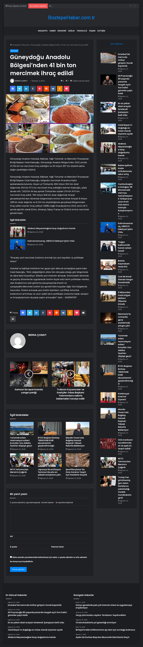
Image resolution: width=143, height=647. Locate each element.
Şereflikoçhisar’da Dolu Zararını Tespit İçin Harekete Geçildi (76, 472)
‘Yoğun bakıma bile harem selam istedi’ (124, 246)
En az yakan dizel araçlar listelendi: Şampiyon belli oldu (73, 6)
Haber (52, 31)
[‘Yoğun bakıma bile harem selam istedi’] (108, 246)
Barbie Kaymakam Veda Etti (124, 263)
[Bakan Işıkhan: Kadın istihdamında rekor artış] (108, 169)
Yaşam (92, 31)
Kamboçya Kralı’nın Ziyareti (123, 396)
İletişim (101, 31)
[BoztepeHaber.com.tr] (71, 17)
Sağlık (71, 31)
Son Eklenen (117, 43)
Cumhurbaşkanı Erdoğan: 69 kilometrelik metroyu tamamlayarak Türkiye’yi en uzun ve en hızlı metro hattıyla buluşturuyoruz (125, 199)
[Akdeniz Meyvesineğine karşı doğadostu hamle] (17, 232)
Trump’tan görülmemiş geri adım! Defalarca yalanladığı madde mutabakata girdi (124, 487)
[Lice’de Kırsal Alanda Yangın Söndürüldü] (108, 280)
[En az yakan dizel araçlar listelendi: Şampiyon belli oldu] (108, 107)
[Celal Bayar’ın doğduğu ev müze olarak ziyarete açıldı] (108, 129)
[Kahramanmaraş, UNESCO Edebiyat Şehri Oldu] (17, 244)
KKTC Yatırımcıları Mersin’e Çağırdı (19, 471)
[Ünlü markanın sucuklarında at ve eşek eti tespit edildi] (108, 443)
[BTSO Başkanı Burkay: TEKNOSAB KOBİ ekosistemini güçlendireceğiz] (50, 428)
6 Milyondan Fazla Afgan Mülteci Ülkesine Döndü (124, 298)
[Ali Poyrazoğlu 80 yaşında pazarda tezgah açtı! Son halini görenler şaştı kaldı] (108, 79)
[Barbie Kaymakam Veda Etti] (108, 264)
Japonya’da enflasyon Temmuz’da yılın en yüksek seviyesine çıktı (49, 472)
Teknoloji (82, 31)
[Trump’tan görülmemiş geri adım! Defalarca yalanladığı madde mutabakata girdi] (108, 481)
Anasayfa (42, 31)
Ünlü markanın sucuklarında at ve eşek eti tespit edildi (125, 444)
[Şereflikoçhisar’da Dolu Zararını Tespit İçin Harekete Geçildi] (78, 460)
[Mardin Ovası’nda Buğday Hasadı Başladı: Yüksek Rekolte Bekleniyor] (78, 428)
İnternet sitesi (57, 547)
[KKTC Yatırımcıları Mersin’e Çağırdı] (22, 460)
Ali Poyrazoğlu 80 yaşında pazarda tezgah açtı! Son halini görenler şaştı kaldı (125, 84)
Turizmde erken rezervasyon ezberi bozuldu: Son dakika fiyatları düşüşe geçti (21, 441)
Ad (12, 536)
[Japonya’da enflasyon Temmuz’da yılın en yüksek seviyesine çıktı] (50, 460)
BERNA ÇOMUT (21, 81)
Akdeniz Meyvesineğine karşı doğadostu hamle (51, 228)
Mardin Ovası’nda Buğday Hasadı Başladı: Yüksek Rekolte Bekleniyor (75, 441)
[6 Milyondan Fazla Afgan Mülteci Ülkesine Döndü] (108, 296)
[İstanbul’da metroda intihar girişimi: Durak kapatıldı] (108, 58)
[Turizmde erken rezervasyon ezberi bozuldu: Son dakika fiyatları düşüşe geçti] (22, 428)
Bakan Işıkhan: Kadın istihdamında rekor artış (125, 170)
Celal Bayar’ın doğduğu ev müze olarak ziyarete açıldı (125, 129)
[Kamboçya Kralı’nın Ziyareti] (108, 397)
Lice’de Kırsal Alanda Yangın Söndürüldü (125, 279)
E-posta (14, 547)
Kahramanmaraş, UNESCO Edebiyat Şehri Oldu (51, 241)
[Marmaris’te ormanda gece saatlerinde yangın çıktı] (108, 318)
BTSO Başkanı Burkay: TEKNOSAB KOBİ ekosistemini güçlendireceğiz (49, 441)
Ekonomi (62, 31)
